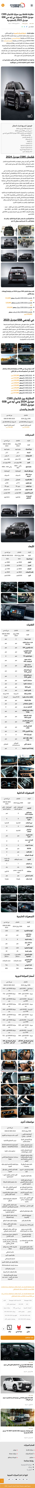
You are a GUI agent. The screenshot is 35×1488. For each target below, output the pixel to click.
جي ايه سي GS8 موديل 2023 (23, 131)
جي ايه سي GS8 (17, 1308)
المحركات (27, 139)
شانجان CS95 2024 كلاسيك (23, 298)
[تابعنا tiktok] (9, 1479)
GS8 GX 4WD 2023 (9, 418)
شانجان (29, 1312)
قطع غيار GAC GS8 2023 (11, 1315)
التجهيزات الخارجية (25, 147)
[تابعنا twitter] (19, 1479)
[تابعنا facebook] (27, 1479)
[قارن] (2, 1481)
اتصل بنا (29, 1469)
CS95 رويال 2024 (26, 418)
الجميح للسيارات (8, 40)
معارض (31, 1457)
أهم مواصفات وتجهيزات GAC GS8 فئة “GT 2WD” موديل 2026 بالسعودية (18, 1432)
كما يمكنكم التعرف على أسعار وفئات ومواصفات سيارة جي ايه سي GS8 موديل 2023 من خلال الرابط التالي (17, 1294)
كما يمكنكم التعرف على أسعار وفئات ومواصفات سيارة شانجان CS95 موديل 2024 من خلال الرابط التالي (17, 1288)
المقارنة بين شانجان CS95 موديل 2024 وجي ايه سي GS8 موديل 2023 (17, 134)
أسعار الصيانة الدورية (25, 150)
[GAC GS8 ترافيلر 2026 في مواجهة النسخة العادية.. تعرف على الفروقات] (17, 1384)
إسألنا (30, 1467)
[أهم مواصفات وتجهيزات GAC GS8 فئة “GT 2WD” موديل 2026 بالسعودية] (17, 1417)
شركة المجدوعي (16, 38)
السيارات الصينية (27, 1308)
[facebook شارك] (26, 26)
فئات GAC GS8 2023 (25, 1315)
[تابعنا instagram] (23, 1479)
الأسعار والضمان (26, 137)
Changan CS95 (28, 1300)
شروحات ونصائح (12, 1457)
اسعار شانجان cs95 (11, 1304)
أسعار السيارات (29, 1453)
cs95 (4, 1300)
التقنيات (28, 143)
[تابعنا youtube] (16, 1479)
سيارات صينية (7, 1308)
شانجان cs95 (21, 1312)
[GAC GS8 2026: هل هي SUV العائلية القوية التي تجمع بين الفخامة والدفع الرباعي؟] (17, 1351)
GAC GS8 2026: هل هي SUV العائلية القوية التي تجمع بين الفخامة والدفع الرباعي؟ (18, 1366)
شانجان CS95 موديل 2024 (23, 128)
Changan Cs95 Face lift (15, 1300)
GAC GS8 (21, 1304)
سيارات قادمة (29, 1450)
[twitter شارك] (24, 26)
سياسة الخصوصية (26, 1464)
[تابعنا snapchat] (12, 1479)
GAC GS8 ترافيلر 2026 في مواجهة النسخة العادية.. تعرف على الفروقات (18, 1399)
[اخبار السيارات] (17, 5)
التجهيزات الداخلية (25, 145)
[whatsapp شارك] (22, 26)
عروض (14, 1450)
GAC (27, 1304)
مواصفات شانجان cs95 (10, 1319)
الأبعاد (28, 141)
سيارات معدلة (12, 1453)
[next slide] (3, 1328)
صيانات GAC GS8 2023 (9, 1312)
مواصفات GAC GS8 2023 (24, 1319)
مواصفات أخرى (26, 152)
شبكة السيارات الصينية (20, 33)
